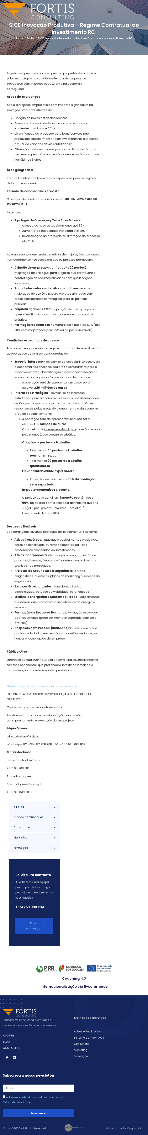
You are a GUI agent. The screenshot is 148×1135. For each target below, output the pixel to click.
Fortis (30, 38)
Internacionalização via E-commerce (74, 986)
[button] (109, 11)
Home (19, 38)
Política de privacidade (16, 1102)
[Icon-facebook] (7, 1057)
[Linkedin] (14, 1057)
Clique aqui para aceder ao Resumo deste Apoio (42, 686)
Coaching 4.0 (74, 978)
